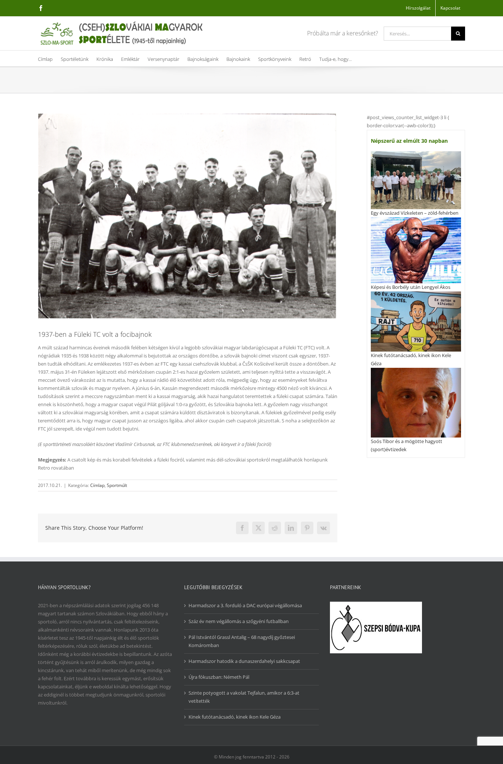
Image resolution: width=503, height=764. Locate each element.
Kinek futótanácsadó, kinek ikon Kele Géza (235, 716)
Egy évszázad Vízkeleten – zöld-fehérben (414, 213)
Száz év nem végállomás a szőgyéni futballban (239, 621)
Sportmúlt (117, 485)
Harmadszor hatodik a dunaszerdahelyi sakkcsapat (244, 661)
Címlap (97, 485)
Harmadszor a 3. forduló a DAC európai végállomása (245, 605)
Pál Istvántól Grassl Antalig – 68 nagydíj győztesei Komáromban (242, 641)
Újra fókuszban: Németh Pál (219, 677)
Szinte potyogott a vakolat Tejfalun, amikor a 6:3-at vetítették (244, 696)
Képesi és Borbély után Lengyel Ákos (410, 287)
